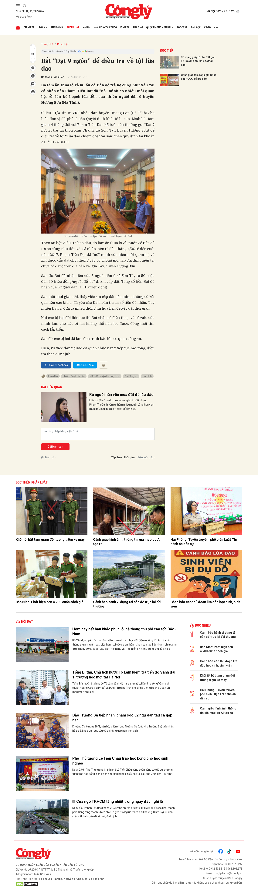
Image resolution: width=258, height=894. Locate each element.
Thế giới (138, 27)
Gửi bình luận (55, 446)
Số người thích (145, 457)
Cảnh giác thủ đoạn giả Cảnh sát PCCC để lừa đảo (198, 76)
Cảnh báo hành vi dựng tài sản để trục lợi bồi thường (127, 604)
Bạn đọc (196, 27)
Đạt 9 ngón (131, 376)
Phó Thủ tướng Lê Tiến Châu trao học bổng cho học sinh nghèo (120, 761)
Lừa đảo (53, 376)
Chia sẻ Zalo (86, 365)
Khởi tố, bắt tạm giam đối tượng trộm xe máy (50, 539)
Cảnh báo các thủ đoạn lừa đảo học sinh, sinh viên (205, 604)
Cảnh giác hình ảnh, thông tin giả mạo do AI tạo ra (127, 541)
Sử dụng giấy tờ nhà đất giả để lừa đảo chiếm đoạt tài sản (198, 61)
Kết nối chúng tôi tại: (201, 851)
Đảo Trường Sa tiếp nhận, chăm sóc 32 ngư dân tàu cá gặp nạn (122, 717)
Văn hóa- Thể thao (105, 27)
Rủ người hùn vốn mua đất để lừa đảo (121, 394)
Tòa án (43, 27)
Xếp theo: (116, 457)
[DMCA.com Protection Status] (71, 884)
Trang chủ (47, 44)
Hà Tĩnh (147, 376)
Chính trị (29, 27)
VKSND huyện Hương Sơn (105, 376)
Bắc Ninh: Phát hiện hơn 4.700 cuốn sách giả (49, 602)
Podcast (182, 27)
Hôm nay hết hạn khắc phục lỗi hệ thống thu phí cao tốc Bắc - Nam (124, 631)
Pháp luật (72, 27)
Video (207, 27)
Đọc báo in (26, 17)
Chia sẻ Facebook (57, 365)
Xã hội (86, 27)
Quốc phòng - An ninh (159, 27)
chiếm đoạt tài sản (74, 376)
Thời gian (129, 457)
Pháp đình (57, 27)
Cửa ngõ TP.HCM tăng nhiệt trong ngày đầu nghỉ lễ (119, 801)
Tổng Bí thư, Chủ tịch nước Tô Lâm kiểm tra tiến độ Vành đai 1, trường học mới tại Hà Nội (123, 674)
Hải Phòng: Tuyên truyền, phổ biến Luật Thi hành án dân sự (204, 541)
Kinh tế (124, 27)
